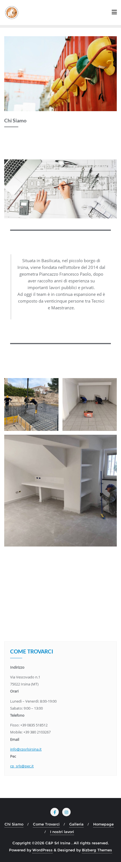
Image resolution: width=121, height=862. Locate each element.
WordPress (42, 850)
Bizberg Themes (97, 850)
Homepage (103, 824)
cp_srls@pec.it (22, 766)
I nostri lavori (62, 831)
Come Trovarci (46, 824)
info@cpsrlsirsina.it (26, 749)
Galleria (76, 824)
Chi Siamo (14, 824)
